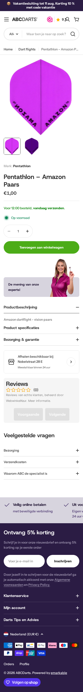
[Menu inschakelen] (6, 19)
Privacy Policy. (39, 585)
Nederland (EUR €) (24, 634)
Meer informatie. (39, 401)
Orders (9, 664)
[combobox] (41, 34)
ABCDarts (23, 673)
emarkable (59, 673)
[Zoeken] (73, 34)
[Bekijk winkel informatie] (71, 361)
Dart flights (27, 49)
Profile (24, 664)
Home (8, 49)
